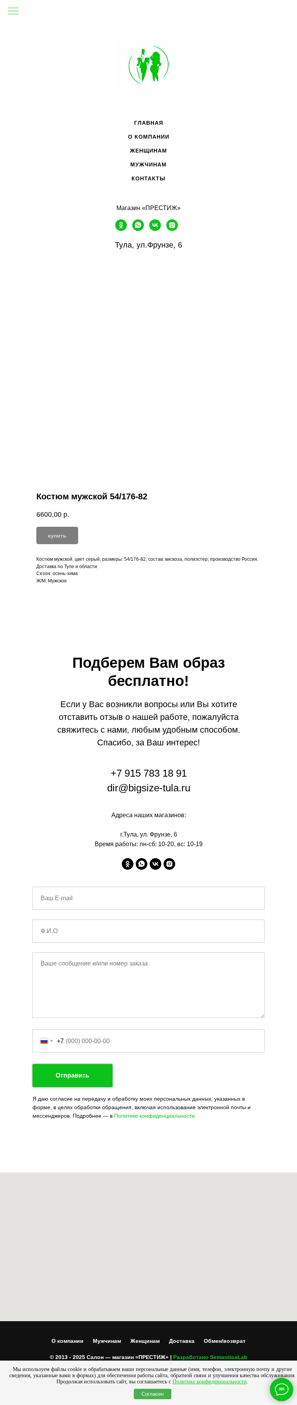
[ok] (121, 229)
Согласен (153, 1394)
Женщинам (145, 1341)
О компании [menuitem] (148, 137)
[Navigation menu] (13, 11)
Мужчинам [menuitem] (148, 164)
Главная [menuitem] (148, 123)
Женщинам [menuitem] (148, 151)
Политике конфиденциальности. (155, 1116)
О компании (67, 1341)
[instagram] (172, 229)
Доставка (182, 1341)
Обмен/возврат (225, 1341)
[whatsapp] (138, 229)
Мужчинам (107, 1341)
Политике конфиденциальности (209, 1382)
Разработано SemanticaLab (210, 1357)
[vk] (155, 229)
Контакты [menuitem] (148, 178)
